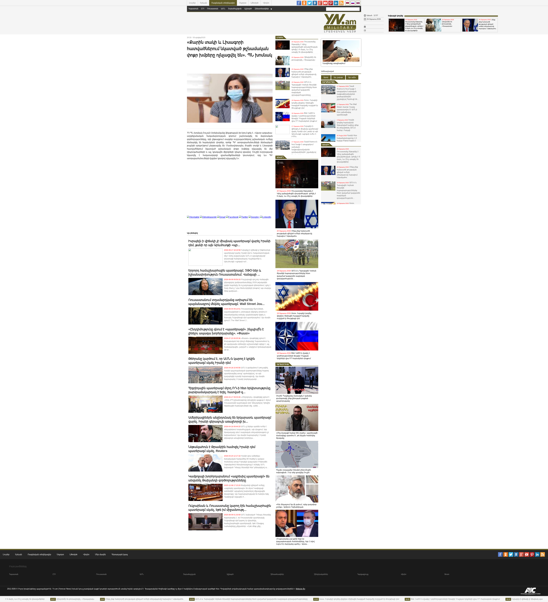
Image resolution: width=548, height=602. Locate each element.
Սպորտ (242, 3)
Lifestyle (254, 3)
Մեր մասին (100, 554)
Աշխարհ (248, 8)
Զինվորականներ (321, 574)
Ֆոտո (446, 574)
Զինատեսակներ (262, 8)
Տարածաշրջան (234, 8)
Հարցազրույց (283, 364)
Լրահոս (280, 38)
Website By (300, 589)
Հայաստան (193, 8)
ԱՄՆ (223, 8)
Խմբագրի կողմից (395, 16)
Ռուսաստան (212, 8)
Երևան (203, 3)
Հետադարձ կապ (119, 554)
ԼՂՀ (202, 8)
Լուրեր (192, 3)
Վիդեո (266, 3)
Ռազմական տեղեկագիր (223, 3)
